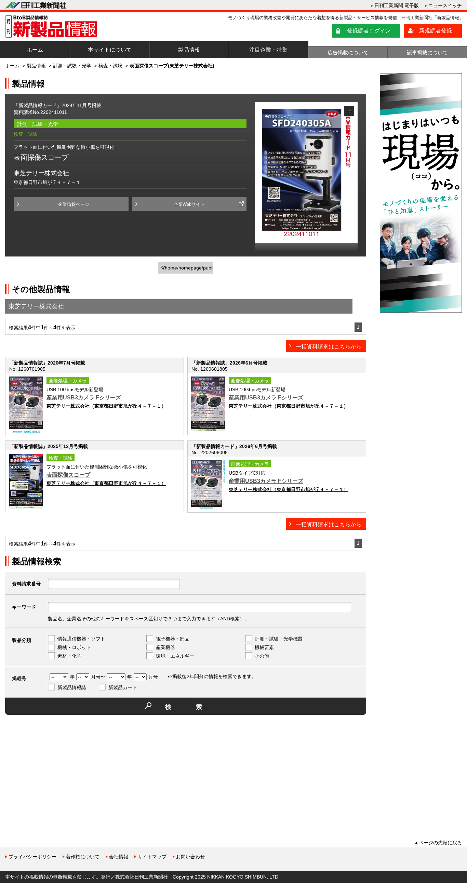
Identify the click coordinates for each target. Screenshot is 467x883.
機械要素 (264, 647)
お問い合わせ (190, 856)
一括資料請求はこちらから (328, 347)
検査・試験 (110, 65)
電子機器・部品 (172, 639)
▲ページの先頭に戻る (438, 842)
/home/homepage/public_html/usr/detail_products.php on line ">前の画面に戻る (188, 269)
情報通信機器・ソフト (81, 639)
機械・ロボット (74, 647)
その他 (262, 656)
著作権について (82, 856)
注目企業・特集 (268, 50)
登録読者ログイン (369, 31)
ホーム (35, 50)
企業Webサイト (189, 204)
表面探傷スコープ (68, 475)
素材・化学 (69, 656)
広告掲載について (348, 52)
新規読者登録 (435, 31)
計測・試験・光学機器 (279, 639)
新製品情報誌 (71, 687)
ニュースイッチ (445, 5)
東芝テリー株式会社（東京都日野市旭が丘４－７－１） (106, 406)
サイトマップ (152, 856)
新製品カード (122, 687)
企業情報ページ (73, 204)
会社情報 (118, 856)
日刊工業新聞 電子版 (396, 5)
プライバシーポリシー (32, 856)
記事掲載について (427, 52)
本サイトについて (110, 50)
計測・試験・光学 (72, 65)
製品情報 (189, 50)
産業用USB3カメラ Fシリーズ (83, 397)
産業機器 (165, 647)
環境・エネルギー (175, 656)
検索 (196, 706)
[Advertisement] (56, 767)
